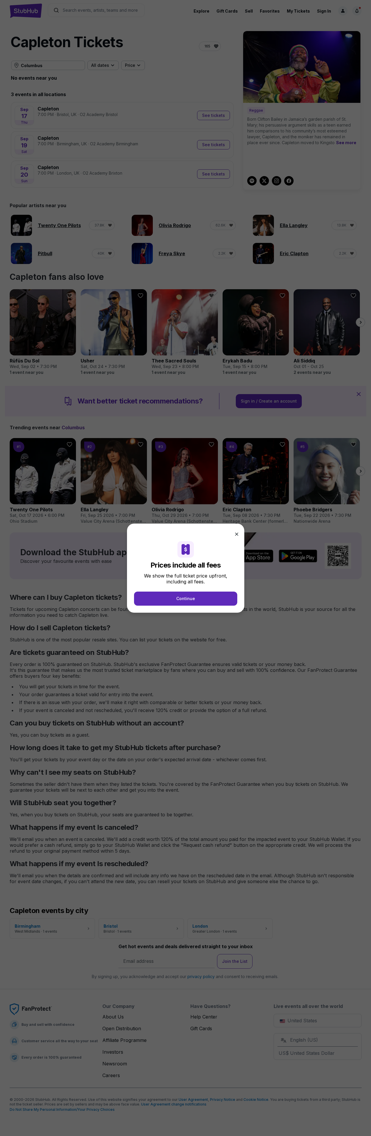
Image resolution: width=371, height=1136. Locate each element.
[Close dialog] (237, 534)
